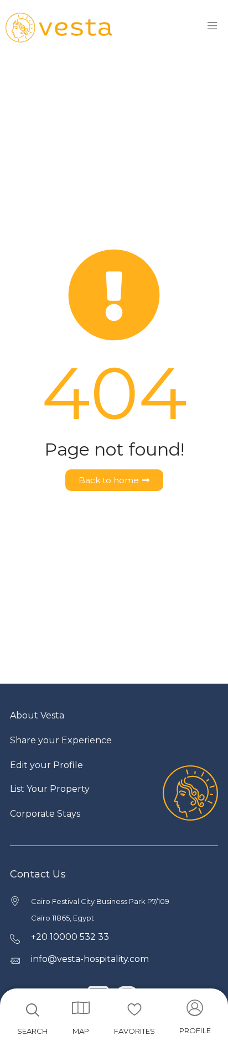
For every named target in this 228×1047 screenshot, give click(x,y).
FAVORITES (134, 1031)
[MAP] (81, 1008)
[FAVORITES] (134, 1009)
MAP (80, 1031)
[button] (195, 1020)
